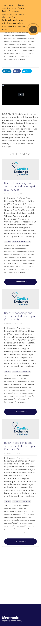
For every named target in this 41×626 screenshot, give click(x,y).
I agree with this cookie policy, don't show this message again (13, 24)
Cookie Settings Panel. (10, 18)
